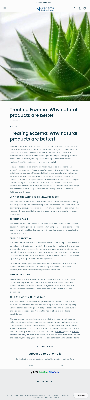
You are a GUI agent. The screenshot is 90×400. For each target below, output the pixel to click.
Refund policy (53, 395)
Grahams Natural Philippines (23, 395)
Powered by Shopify (40, 395)
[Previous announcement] (4, 2)
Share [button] (14, 126)
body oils (26, 334)
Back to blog (46, 346)
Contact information (52, 397)
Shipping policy (38, 397)
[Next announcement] (85, 2)
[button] (4, 8)
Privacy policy (64, 395)
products (59, 331)
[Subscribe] (62, 365)
